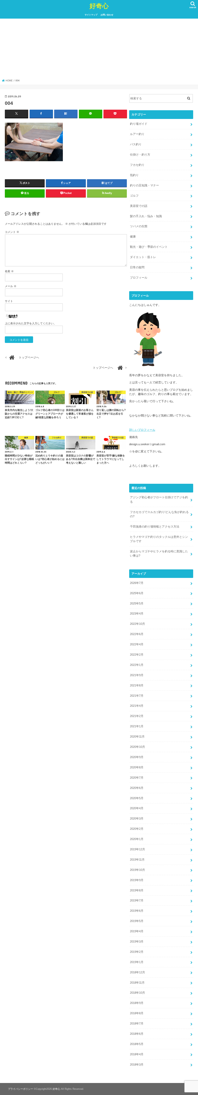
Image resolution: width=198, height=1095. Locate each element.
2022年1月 (136, 664)
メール (10, 286)
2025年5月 (136, 603)
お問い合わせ (107, 15)
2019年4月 (136, 931)
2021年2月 (136, 716)
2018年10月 (137, 992)
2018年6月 (136, 1033)
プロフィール (138, 277)
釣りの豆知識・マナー (144, 185)
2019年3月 (136, 941)
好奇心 (99, 5)
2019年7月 (136, 900)
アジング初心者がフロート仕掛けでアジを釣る (159, 499)
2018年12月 (137, 972)
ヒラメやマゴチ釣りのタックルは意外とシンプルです (159, 539)
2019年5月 (136, 921)
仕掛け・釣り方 (140, 154)
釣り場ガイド (138, 123)
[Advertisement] (99, 50)
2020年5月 (136, 798)
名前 (9, 271)
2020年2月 (136, 828)
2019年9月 (136, 880)
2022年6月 (136, 634)
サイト (9, 301)
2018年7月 (136, 1023)
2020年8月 (136, 767)
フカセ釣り (137, 164)
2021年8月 (136, 685)
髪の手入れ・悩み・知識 (146, 216)
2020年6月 (136, 787)
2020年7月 (136, 777)
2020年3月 (136, 818)
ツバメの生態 (138, 226)
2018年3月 (136, 1064)
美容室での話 (138, 205)
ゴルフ (134, 195)
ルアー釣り (137, 134)
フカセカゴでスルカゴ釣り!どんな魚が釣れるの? (159, 514)
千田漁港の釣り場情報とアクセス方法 (154, 526)
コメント (12, 231)
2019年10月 (137, 869)
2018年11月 (137, 982)
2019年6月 (136, 910)
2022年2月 (136, 654)
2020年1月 (136, 839)
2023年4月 (136, 613)
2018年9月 (136, 1003)
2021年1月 (136, 726)
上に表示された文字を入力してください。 (30, 323)
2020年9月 (136, 757)
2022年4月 (136, 644)
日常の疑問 (137, 267)
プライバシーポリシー (20, 1088)
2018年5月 (136, 1044)
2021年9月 (136, 675)
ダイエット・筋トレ (143, 257)
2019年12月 (137, 849)
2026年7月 (136, 583)
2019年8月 (136, 890)
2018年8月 (136, 1013)
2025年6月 (136, 593)
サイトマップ (91, 15)
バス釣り (136, 144)
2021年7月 (136, 695)
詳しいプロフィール (142, 429)
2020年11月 (137, 736)
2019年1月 (136, 962)
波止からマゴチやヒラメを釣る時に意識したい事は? (159, 553)
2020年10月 (137, 746)
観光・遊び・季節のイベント (149, 246)
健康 (133, 236)
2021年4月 (136, 705)
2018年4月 (136, 1054)
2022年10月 (137, 623)
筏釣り (134, 175)
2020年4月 (136, 808)
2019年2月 (136, 951)
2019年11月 (137, 859)
